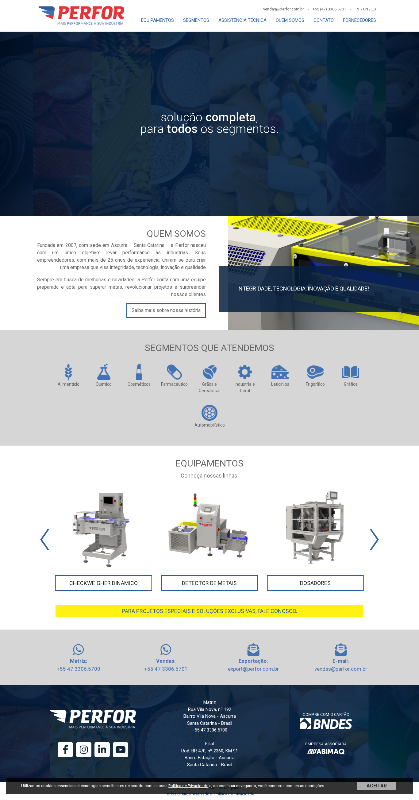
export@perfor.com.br (253, 669)
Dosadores (315, 583)
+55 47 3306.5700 (78, 669)
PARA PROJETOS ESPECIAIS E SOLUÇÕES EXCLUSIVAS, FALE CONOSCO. (209, 611)
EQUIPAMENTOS (157, 20)
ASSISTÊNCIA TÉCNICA (242, 20)
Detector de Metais (209, 583)
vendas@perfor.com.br (340, 669)
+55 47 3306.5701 (166, 669)
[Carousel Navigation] (209, 540)
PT (358, 9)
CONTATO (323, 20)
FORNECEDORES (359, 20)
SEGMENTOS (196, 20)
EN (365, 9)
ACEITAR (377, 786)
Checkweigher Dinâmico (103, 583)
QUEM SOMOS (290, 20)
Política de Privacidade (188, 785)
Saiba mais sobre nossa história (166, 310)
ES (373, 9)
